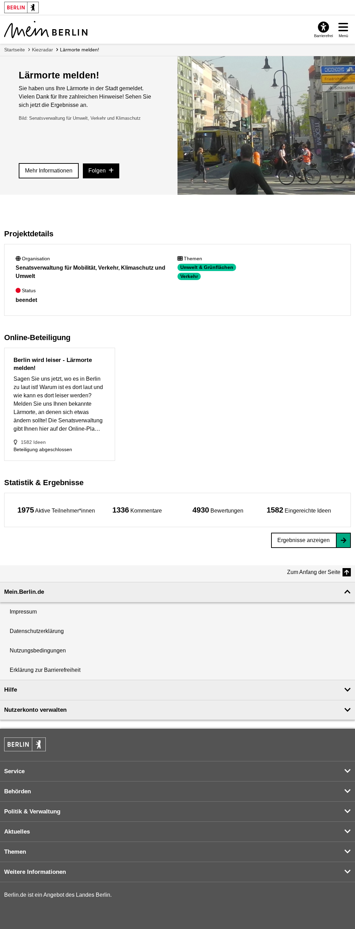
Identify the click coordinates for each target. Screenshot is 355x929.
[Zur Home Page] (45, 29)
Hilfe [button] (10, 689)
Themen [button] (15, 851)
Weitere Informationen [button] (35, 872)
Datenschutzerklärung (37, 631)
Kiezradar (42, 49)
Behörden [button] (17, 791)
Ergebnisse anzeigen (303, 540)
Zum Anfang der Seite (313, 572)
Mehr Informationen (48, 171)
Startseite (14, 49)
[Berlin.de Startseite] (25, 744)
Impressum (23, 612)
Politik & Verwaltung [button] (32, 811)
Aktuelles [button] (17, 831)
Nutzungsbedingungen (38, 650)
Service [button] (14, 771)
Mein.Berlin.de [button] (24, 592)
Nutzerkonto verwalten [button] (35, 710)
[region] (56, 510)
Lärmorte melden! (79, 49)
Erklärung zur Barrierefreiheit (45, 670)
